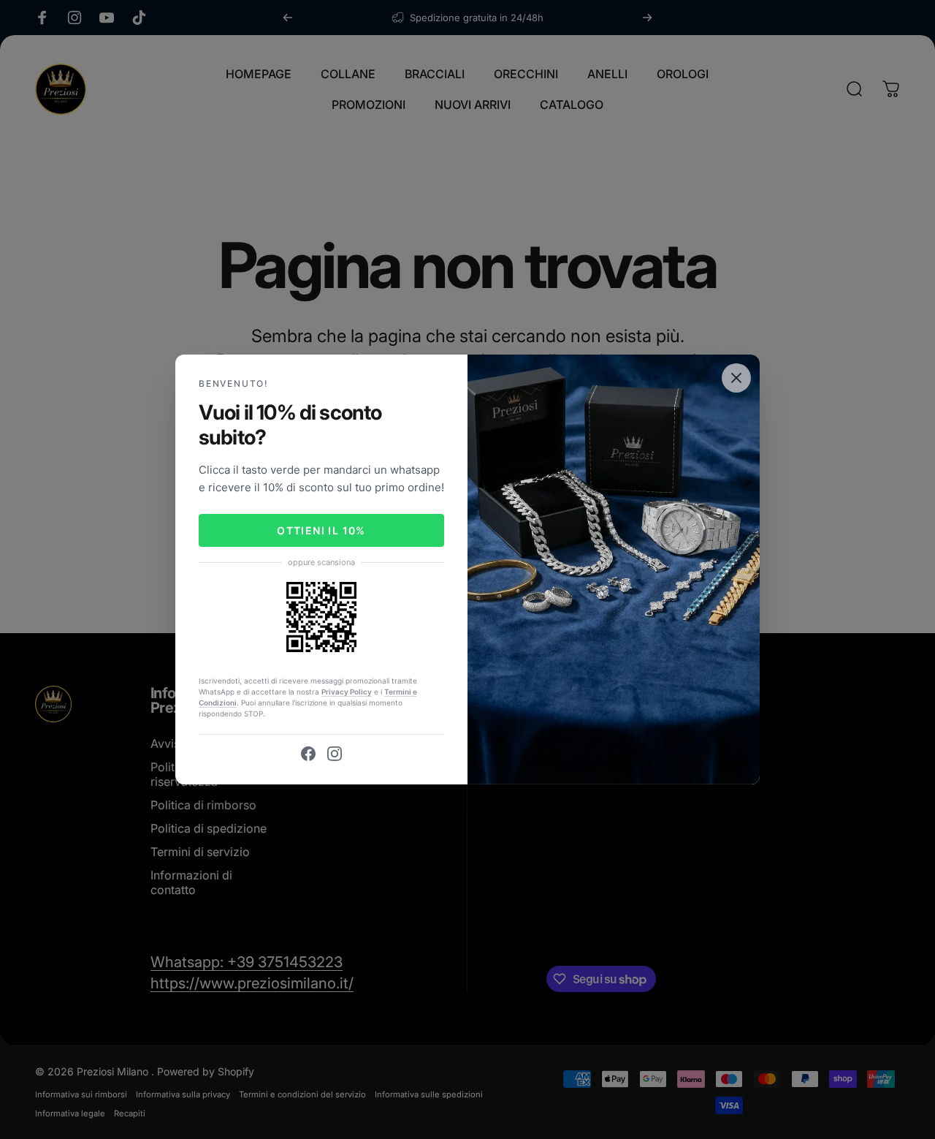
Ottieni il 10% (321, 530)
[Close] (736, 378)
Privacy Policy (346, 691)
